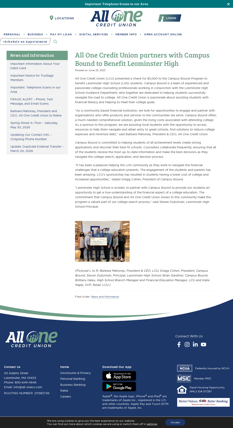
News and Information (32, 55)
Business (35, 34)
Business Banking (73, 384)
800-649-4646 (25, 382)
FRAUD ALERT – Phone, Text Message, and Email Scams (31, 101)
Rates (64, 390)
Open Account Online (163, 34)
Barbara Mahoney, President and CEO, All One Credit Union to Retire (36, 113)
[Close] (228, 4)
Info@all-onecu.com (27, 387)
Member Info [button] (126, 34)
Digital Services (93, 34)
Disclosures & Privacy (75, 372)
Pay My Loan (61, 34)
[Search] (55, 41)
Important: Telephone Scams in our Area (116, 4)
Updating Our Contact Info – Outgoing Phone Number (30, 137)
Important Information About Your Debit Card (35, 66)
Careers (65, 396)
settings (152, 424)
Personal (12, 34)
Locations (64, 18)
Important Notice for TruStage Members (32, 78)
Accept (175, 422)
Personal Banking (72, 378)
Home (64, 366)
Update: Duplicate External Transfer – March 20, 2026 (37, 148)
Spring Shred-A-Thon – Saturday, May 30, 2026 (34, 125)
